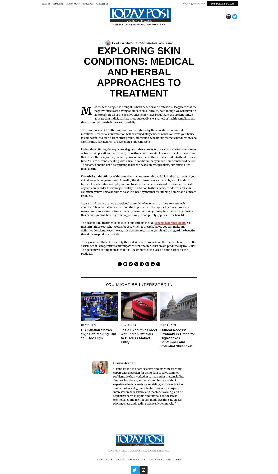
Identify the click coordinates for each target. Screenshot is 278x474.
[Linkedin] (142, 264)
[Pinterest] (136, 264)
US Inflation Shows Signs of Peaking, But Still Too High (98, 334)
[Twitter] (234, 16)
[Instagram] (228, 16)
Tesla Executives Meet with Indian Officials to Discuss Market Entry (139, 336)
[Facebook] (120, 264)
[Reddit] (153, 264)
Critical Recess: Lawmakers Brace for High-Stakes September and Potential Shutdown (177, 338)
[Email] (158, 264)
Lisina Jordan (125, 42)
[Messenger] (125, 264)
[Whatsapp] (147, 264)
